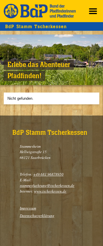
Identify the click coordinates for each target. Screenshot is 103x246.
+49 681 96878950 (48, 174)
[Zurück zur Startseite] (40, 11)
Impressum (28, 208)
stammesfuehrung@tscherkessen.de (47, 185)
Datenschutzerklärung (37, 215)
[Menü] (93, 11)
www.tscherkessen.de (50, 191)
